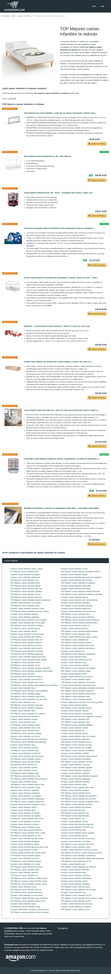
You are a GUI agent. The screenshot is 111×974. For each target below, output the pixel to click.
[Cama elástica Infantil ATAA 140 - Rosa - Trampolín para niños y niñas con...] (13, 200)
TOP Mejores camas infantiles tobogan (26, 733)
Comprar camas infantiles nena (22, 745)
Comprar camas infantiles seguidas (24, 790)
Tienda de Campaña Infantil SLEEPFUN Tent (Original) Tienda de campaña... (59, 228)
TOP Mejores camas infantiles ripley (25, 606)
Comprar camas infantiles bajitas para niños (28, 657)
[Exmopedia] (14, 6)
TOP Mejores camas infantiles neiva (75, 614)
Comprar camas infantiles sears (23, 722)
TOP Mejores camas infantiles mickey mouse (28, 884)
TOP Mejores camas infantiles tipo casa (26, 589)
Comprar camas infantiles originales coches (28, 804)
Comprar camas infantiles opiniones (75, 739)
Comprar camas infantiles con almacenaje (27, 634)
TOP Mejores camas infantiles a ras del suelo (28, 699)
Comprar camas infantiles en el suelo (25, 864)
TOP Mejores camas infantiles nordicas (26, 645)
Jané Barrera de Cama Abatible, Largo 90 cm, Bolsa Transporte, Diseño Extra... (60, 113)
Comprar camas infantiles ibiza (22, 711)
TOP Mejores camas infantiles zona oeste (78, 838)
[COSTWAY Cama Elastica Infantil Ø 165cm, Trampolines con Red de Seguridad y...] (13, 466)
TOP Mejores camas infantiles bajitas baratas (79, 631)
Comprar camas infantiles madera (24, 768)
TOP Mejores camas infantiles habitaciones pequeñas (82, 858)
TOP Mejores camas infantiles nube (24, 870)
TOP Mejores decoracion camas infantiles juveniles (81, 853)
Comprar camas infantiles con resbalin (76, 748)
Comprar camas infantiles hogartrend (76, 609)
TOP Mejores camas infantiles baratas (25, 861)
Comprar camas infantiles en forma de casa (78, 611)
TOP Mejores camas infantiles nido (24, 750)
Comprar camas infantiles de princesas (76, 904)
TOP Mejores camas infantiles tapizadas (26, 705)
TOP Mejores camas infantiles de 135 (76, 895)
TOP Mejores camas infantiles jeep (75, 816)
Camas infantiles (24, 16)
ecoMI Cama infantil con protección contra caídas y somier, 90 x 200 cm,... (58, 362)
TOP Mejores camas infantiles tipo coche (26, 819)
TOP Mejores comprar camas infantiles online (28, 881)
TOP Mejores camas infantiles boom (75, 697)
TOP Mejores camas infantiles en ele (25, 776)
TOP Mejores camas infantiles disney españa (28, 660)
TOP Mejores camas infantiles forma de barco (28, 779)
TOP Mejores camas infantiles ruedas (25, 586)
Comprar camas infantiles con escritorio (26, 895)
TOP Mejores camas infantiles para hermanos (28, 739)
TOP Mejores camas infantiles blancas (25, 890)
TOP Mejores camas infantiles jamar (75, 887)
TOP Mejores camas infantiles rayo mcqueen (28, 620)
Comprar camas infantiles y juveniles (25, 821)
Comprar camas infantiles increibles (24, 844)
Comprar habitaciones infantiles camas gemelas (29, 909)
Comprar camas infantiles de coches (25, 736)
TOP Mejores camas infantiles (22, 674)
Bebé (94, 6)
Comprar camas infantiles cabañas (75, 665)
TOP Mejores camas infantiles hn (23, 765)
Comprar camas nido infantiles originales (77, 824)
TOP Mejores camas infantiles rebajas (76, 699)
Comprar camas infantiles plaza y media (26, 569)
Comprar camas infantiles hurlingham (25, 574)
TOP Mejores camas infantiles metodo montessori (30, 600)
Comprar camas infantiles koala (73, 657)
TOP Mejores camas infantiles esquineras (27, 802)
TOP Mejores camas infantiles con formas (78, 682)
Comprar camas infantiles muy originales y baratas (81, 716)
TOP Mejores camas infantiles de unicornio (78, 799)
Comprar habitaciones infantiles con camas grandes (82, 702)
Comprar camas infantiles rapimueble (76, 586)
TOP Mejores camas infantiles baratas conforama (30, 668)
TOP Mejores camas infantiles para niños (77, 787)
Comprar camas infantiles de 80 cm (75, 626)
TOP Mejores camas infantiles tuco (24, 580)
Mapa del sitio (75, 970)
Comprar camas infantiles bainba (74, 705)
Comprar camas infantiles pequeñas (24, 617)
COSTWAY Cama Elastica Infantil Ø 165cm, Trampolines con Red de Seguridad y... (62, 459)
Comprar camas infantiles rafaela (23, 782)
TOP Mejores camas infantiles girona (25, 827)
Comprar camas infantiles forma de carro (77, 827)
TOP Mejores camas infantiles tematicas (26, 677)
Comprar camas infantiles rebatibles (75, 884)
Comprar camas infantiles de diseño (24, 813)
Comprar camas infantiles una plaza (24, 716)
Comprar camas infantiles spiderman (25, 577)
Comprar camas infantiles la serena (24, 824)
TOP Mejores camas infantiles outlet (75, 847)
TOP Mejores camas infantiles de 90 (25, 665)
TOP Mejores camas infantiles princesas (26, 867)
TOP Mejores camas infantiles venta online (27, 697)
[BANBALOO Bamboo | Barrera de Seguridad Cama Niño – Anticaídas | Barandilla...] (13, 515)
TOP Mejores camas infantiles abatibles (77, 725)
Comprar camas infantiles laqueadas (75, 779)
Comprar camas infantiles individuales (76, 878)
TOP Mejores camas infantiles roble (75, 722)
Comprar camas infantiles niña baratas (76, 580)
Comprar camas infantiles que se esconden (27, 623)
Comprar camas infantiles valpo (23, 904)
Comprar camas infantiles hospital (24, 614)
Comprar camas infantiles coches (74, 569)
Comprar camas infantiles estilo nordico (26, 648)
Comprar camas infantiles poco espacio (77, 677)
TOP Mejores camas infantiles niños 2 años (27, 833)
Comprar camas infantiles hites (73, 830)
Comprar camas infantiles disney (74, 836)
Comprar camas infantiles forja (73, 892)
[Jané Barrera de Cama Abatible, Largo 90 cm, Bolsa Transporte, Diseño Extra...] (13, 120)
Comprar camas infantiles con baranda (76, 714)
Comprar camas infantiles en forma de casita (79, 850)
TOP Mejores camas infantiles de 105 (25, 836)
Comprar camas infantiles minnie (74, 881)
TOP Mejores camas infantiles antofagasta (78, 654)
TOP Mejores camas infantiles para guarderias (29, 898)
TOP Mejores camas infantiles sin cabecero (78, 867)
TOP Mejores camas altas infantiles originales (79, 776)
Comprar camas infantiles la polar (23, 770)
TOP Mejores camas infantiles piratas (76, 643)
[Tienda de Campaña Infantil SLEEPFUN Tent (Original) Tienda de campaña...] (13, 235)
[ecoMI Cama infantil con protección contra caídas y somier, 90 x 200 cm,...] (13, 368)
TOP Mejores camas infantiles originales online (80, 802)
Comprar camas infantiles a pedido (75, 753)
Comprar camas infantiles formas (74, 821)
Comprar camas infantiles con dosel (75, 765)
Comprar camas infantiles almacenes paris (78, 685)
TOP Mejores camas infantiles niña (75, 719)
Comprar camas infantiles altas (22, 810)
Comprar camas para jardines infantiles (26, 830)
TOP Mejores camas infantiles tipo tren (26, 597)
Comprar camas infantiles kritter (74, 674)
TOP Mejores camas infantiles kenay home (27, 901)
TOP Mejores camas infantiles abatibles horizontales (31, 671)
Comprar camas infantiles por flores (24, 858)
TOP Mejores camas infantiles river (75, 909)
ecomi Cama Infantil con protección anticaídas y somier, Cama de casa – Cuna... (61, 278)
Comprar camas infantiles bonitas (74, 628)
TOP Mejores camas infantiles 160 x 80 (26, 640)
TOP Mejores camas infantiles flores (75, 793)
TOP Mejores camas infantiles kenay (25, 907)
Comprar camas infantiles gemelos (24, 873)
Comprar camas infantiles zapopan (75, 790)
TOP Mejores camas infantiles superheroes (78, 856)
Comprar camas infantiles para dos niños (26, 756)
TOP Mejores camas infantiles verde (75, 901)
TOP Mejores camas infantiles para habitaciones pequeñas (34, 685)
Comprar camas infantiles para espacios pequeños (81, 577)
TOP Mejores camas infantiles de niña (76, 745)
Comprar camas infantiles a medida (75, 782)
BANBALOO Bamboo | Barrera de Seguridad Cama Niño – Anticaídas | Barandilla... (62, 508)
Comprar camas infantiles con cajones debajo (79, 600)
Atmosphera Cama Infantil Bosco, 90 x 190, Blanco (47, 156)
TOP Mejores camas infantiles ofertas (25, 759)
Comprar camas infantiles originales (75, 773)
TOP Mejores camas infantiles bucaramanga (28, 742)
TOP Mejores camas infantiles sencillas (77, 606)
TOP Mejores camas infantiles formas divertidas (80, 591)
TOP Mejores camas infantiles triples (76, 671)
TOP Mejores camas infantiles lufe (75, 640)
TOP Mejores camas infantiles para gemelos (79, 796)
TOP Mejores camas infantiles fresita (25, 725)
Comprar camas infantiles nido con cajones (78, 736)
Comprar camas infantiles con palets (75, 841)
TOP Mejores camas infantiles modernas (26, 708)
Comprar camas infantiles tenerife (24, 850)
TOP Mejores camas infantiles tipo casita (77, 645)
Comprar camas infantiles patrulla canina (26, 838)
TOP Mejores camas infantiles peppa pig (26, 654)
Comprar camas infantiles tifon (73, 810)
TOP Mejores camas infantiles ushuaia (25, 643)
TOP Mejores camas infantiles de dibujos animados (81, 594)
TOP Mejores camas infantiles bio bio (76, 861)
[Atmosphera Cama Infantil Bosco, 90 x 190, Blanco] (13, 163)
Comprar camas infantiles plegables (24, 841)
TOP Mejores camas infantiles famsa (25, 628)
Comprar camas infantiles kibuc (73, 873)
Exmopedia (5, 16)
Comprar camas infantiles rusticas (75, 711)
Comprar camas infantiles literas (23, 887)
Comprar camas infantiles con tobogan (25, 796)
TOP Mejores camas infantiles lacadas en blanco (80, 572)
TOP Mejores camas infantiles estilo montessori (80, 620)
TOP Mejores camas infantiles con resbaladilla (29, 691)
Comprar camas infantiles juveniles (24, 748)
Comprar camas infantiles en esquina (76, 907)
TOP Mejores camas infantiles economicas (78, 694)
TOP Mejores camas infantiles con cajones (27, 714)
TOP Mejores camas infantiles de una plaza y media (82, 898)
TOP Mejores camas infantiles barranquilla (78, 668)
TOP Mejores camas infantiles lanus (24, 731)
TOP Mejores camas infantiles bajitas (25, 856)
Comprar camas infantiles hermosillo (75, 589)
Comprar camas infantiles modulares (25, 793)
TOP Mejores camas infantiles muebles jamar (28, 878)
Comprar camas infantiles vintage (23, 719)
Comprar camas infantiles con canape (25, 603)
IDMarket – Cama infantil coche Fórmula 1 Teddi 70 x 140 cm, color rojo (57, 326)
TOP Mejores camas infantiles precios (76, 708)
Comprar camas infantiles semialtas (75, 603)
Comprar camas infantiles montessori (25, 753)
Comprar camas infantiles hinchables (76, 759)
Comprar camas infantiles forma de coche (27, 609)
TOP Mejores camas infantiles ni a (24, 875)
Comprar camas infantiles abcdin (23, 631)
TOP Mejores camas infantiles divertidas (77, 844)
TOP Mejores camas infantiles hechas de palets (29, 912)
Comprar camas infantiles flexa (22, 688)
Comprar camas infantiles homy (74, 662)
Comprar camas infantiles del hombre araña (28, 853)
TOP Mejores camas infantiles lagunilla (76, 768)
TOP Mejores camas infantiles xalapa (25, 694)
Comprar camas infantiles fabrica (23, 807)
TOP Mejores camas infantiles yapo (24, 773)
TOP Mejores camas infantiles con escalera (78, 890)
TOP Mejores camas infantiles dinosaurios (78, 648)
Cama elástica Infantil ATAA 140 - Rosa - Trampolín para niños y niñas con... (59, 193)
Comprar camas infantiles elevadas (75, 870)
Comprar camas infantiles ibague (74, 574)
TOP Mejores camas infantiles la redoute (26, 626)
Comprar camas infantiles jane (73, 864)
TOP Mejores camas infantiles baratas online (79, 756)
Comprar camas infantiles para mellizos (26, 637)
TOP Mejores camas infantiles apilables (26, 591)
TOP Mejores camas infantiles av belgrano (78, 583)
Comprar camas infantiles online (74, 785)
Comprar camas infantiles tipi (72, 819)
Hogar (102, 6)
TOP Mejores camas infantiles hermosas (26, 892)
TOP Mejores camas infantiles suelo (75, 634)
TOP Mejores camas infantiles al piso (25, 594)
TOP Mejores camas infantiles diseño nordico (79, 623)
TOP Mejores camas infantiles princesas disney (29, 611)
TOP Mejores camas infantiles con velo (77, 762)
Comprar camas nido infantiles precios (76, 660)
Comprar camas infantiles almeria (74, 733)
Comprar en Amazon (98, 143)
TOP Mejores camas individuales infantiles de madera (82, 688)
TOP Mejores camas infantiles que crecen (27, 682)
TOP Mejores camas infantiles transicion (77, 691)
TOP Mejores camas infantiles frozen (25, 662)
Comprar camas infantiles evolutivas (75, 875)
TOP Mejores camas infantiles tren (75, 813)
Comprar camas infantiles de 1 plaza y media (79, 637)
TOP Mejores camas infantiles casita (25, 787)
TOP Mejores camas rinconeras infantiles (77, 617)
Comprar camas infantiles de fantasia (76, 807)
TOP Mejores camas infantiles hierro (25, 583)
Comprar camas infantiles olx (72, 731)
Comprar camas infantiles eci (72, 651)
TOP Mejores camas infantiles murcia (76, 742)
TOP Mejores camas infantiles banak (76, 679)
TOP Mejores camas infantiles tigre (24, 572)
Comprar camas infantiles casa (22, 702)
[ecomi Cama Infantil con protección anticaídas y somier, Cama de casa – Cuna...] (13, 284)
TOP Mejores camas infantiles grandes (76, 804)
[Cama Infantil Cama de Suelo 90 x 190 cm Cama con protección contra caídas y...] (13, 417)
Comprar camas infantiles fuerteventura (26, 679)
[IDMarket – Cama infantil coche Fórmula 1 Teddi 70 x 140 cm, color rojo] (13, 333)
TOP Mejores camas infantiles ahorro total (27, 785)
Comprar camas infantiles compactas (76, 770)
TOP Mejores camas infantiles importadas (27, 799)
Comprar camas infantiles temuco (74, 597)
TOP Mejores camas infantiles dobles (25, 762)
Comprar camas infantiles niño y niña (25, 728)
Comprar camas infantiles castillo (74, 728)
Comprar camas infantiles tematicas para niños (29, 847)
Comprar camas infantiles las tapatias (25, 816)
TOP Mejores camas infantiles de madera (77, 750)
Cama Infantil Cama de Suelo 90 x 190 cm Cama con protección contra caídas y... (61, 410)
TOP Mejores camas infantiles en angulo (26, 651)
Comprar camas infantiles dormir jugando (77, 833)
